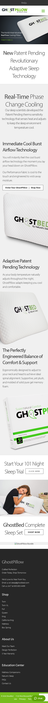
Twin (4, 601)
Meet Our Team (8, 646)
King (4, 616)
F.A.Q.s (24, 3)
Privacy (22, 699)
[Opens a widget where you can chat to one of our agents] (38, 698)
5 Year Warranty (8, 653)
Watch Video (6, 39)
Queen (5, 612)
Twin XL (5, 605)
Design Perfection (9, 650)
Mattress (5, 623)
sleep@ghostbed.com (20, 582)
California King (8, 620)
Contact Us (6, 683)
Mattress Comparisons (11, 672)
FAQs (4, 679)
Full (3, 609)
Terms (30, 699)
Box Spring (6, 627)
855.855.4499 (19, 586)
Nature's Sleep (8, 676)
